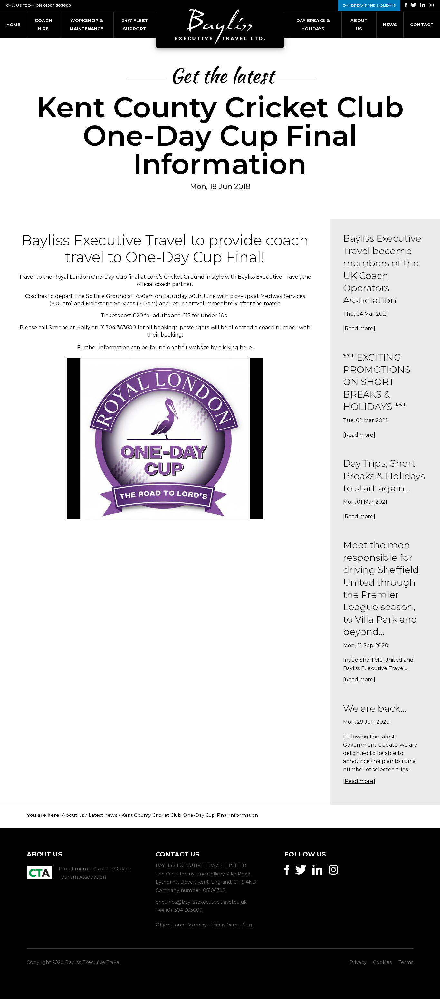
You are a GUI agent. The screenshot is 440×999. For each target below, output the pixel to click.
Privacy (358, 962)
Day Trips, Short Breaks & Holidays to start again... (384, 476)
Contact (422, 24)
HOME (13, 24)
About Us (359, 24)
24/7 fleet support (134, 24)
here (246, 347)
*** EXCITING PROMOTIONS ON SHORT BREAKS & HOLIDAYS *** (377, 381)
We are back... (374, 708)
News (390, 24)
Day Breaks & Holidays (313, 24)
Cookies (382, 962)
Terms (406, 962)
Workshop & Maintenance (86, 24)
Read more (359, 328)
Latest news (103, 815)
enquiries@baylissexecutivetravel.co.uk (201, 902)
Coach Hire (43, 24)
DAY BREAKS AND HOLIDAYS (369, 5)
